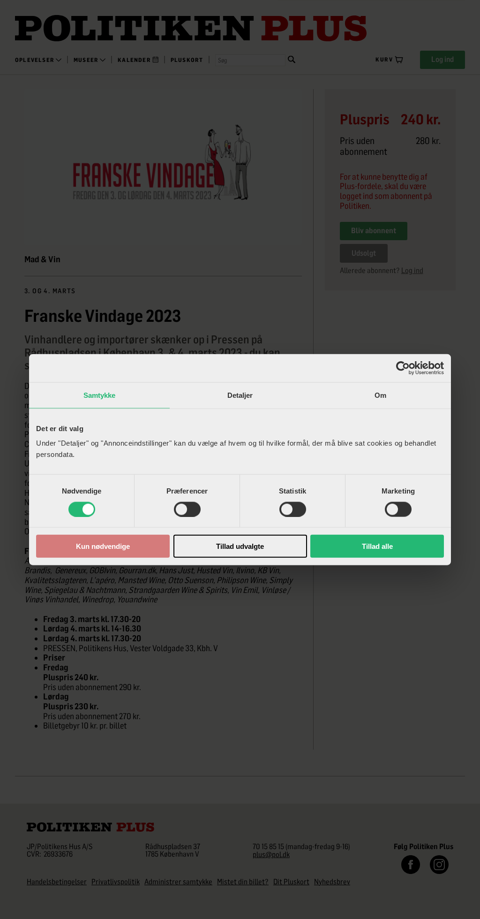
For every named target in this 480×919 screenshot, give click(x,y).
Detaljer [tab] (240, 395)
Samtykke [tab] (99, 395)
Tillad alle (377, 546)
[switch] (187, 508)
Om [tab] (380, 395)
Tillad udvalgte (240, 546)
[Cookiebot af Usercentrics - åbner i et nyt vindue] (403, 368)
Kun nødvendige (103, 546)
